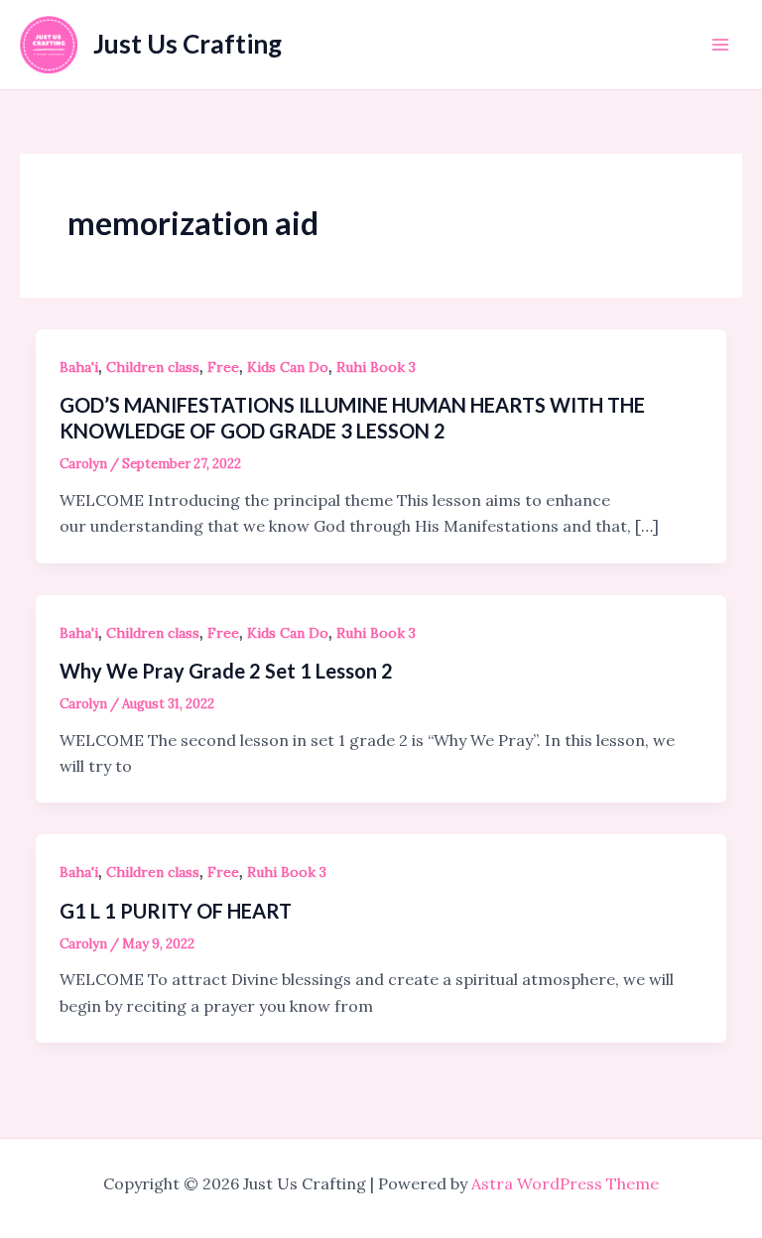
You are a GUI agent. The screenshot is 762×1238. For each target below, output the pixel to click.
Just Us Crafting (187, 44)
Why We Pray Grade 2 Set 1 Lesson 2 (226, 670)
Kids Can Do (287, 367)
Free (223, 367)
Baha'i (79, 367)
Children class (152, 367)
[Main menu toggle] (720, 44)
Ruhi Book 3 (376, 367)
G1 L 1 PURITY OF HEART (176, 911)
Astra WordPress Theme (565, 1183)
